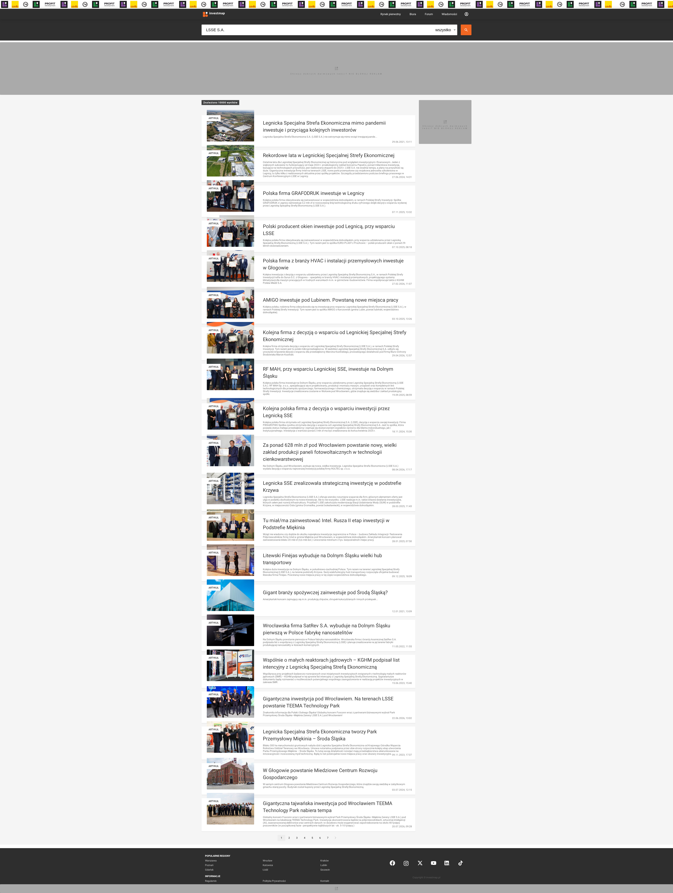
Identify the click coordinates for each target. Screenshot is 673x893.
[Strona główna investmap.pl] (214, 14)
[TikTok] (460, 863)
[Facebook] (392, 863)
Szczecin (325, 869)
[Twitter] (420, 863)
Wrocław (267, 860)
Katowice (268, 865)
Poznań (209, 865)
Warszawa (211, 860)
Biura (413, 14)
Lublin (323, 865)
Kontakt (324, 881)
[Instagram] (406, 863)
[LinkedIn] (447, 863)
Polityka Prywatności (274, 881)
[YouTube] (433, 863)
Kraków (324, 860)
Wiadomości (449, 14)
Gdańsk (209, 869)
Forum (429, 14)
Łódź (265, 869)
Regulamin (211, 881)
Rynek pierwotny (390, 14)
